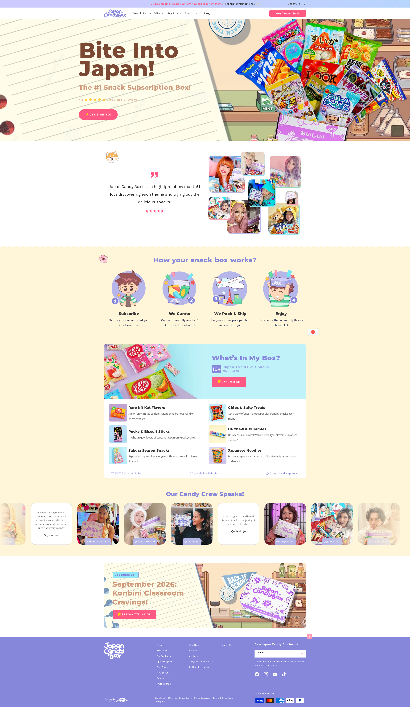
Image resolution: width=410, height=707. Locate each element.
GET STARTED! (100, 114)
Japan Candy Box (180, 698)
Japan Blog (228, 645)
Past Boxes (162, 667)
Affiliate (193, 656)
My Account (163, 672)
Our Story (194, 645)
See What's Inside (136, 614)
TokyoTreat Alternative (201, 661)
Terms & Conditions (223, 698)
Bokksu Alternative (199, 667)
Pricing (160, 645)
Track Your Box (164, 683)
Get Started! (231, 382)
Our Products (164, 656)
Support (161, 678)
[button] (141, 13)
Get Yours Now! (287, 13)
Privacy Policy (161, 701)
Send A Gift (163, 650)
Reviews (193, 650)
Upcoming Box (125, 574)
